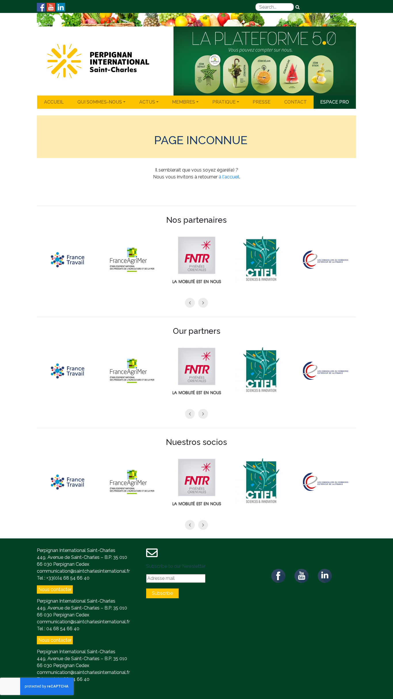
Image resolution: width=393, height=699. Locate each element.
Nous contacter (54, 589)
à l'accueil (229, 177)
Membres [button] (183, 102)
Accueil (54, 102)
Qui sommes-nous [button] (99, 102)
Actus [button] (147, 102)
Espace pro (334, 102)
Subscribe (162, 593)
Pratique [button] (224, 102)
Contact (295, 102)
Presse (261, 102)
